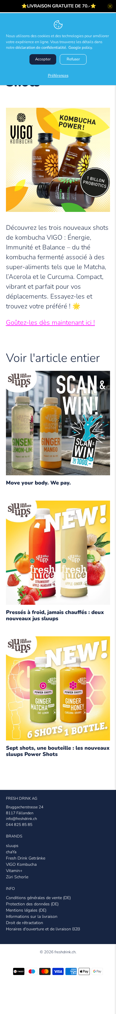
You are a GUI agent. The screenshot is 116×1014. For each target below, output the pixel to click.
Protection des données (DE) (32, 904)
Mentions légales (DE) (26, 910)
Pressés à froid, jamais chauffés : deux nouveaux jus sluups (55, 615)
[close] (110, 6)
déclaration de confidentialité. (41, 47)
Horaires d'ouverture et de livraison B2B (43, 929)
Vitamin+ (14, 871)
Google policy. (80, 47)
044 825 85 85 (19, 824)
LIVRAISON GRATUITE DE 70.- (58, 6)
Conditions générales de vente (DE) (38, 898)
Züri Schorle (17, 877)
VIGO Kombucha (21, 864)
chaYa (11, 852)
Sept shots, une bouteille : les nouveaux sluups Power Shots (57, 750)
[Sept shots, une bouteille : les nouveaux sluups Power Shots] (58, 690)
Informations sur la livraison (31, 916)
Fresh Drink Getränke (25, 858)
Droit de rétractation (24, 923)
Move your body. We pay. (38, 482)
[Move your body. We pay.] (58, 425)
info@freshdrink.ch (21, 818)
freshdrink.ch (65, 952)
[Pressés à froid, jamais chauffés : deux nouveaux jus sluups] (58, 555)
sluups (12, 846)
